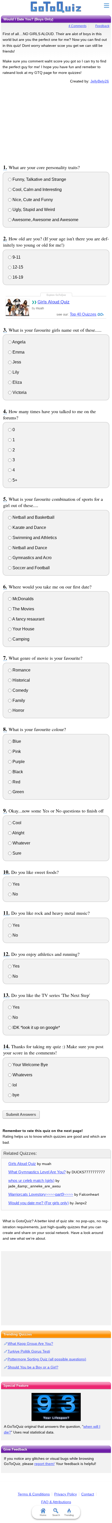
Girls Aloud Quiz (54, 301)
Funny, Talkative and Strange (38, 179)
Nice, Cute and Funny (32, 199)
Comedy (19, 690)
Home (43, 1515)
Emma (17, 352)
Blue (16, 741)
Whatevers (21, 1075)
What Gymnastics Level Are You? (37, 1172)
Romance (20, 670)
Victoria (19, 392)
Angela (18, 342)
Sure (16, 853)
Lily (15, 372)
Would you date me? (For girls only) (38, 1203)
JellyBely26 (99, 81)
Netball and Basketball (32, 517)
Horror (17, 710)
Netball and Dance (29, 548)
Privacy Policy (65, 1494)
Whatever (20, 843)
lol (14, 1085)
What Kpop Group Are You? (30, 1343)
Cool (16, 823)
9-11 (16, 257)
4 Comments (77, 26)
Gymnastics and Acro (31, 557)
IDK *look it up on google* (35, 1027)
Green (17, 792)
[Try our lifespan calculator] (56, 1407)
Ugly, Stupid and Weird (33, 209)
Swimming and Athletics (34, 537)
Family (18, 700)
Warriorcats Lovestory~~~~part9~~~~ (40, 1194)
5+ (14, 480)
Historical (20, 680)
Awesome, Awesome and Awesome (44, 219)
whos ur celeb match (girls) (31, 1180)
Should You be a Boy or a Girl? (33, 1367)
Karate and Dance (28, 527)
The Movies (22, 609)
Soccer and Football (30, 568)
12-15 (17, 267)
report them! (44, 1464)
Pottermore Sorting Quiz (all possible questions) (47, 1359)
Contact (87, 1494)
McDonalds (22, 599)
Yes (15, 884)
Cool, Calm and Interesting (36, 189)
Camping (20, 639)
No (14, 894)
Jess (16, 362)
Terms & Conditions (34, 1494)
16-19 (17, 277)
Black (17, 772)
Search (56, 1515)
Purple (18, 761)
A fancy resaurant (27, 619)
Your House (22, 629)
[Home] (56, 7)
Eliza (16, 382)
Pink (16, 751)
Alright (17, 833)
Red (15, 782)
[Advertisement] (56, 123)
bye (15, 1095)
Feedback (102, 26)
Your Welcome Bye (29, 1065)
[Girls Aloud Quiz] (17, 307)
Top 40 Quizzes (83, 314)
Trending (69, 1515)
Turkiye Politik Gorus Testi (29, 1351)
